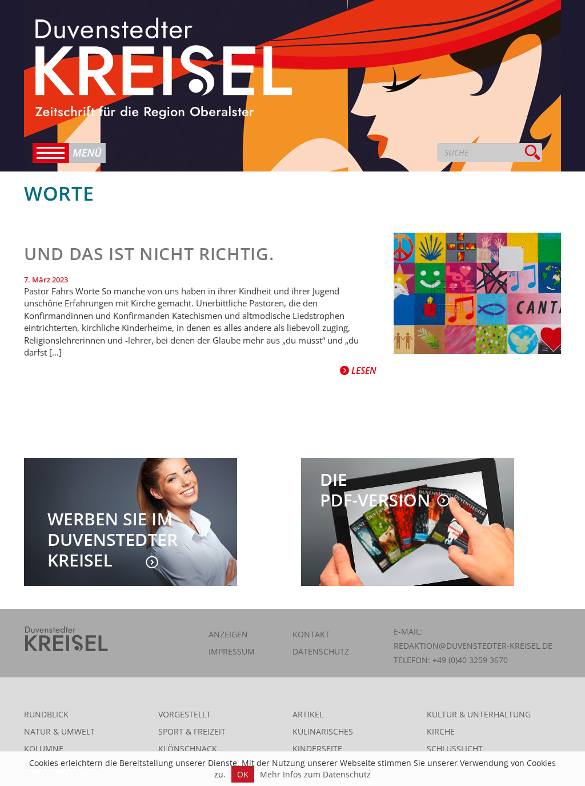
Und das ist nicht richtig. (149, 253)
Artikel (307, 714)
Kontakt (311, 634)
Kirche (441, 731)
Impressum (232, 651)
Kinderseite (317, 748)
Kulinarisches (322, 731)
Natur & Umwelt (59, 731)
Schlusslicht (455, 748)
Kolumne (43, 748)
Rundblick (46, 714)
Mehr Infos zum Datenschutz (315, 774)
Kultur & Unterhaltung (479, 714)
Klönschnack (187, 748)
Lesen (362, 370)
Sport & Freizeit (192, 731)
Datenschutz (320, 651)
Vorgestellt (184, 714)
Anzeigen (228, 634)
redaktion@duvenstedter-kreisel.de (473, 645)
